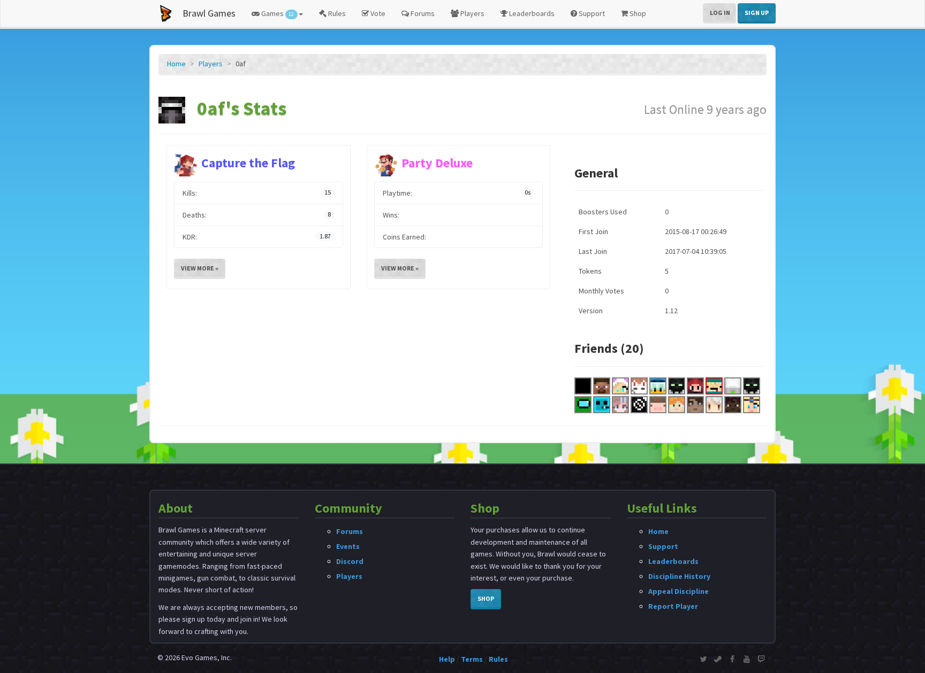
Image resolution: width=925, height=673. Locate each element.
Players (471, 13)
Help (447, 659)
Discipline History (679, 576)
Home (176, 63)
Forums (422, 13)
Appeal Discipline (678, 591)
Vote (377, 13)
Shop (637, 13)
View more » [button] (199, 268)
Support (591, 13)
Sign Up (757, 13)
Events (348, 546)
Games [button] (277, 13)
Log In (720, 13)
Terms (472, 659)
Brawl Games (209, 13)
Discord (349, 561)
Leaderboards (531, 13)
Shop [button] (485, 598)
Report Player (673, 606)
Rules (336, 13)
